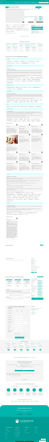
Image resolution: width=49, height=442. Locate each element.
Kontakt (35, 272)
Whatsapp (23, 401)
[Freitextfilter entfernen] (46, 2)
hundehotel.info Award (26, 2)
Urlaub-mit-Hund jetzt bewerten (38, 298)
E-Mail (12, 401)
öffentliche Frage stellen (24, 370)
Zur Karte (33, 311)
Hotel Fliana (21, 45)
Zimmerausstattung (10, 108)
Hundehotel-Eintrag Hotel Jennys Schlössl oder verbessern (28, 394)
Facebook (16, 401)
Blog (30, 2)
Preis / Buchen (39, 7)
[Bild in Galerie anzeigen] (29, 12)
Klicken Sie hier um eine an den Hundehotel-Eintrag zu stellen (25, 366)
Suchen (48, 2)
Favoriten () (43, 441)
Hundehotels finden (17, 2)
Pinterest (31, 401)
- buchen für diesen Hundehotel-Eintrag (40, 394)
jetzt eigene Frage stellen (25, 379)
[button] (15, 16)
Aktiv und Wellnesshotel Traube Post (27, 47)
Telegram (28, 401)
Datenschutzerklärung (27, 432)
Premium (47, 342)
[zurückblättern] (7, 16)
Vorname (9, 325)
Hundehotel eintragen (17, 434)
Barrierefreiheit (43, 439)
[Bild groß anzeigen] (12, 125)
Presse (6, 432)
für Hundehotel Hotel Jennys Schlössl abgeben (8, 394)
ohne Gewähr (28, 357)
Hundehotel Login (42, 0)
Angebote (21, 2)
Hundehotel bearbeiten (17, 432)
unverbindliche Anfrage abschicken (19, 337)
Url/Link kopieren (36, 401)
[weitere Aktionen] (42, 7)
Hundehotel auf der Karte (34, 30)
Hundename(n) (10, 319)
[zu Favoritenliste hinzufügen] (6, 9)
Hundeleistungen (9, 65)
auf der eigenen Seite (34, 394)
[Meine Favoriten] (38, 2)
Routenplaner (32, 272)
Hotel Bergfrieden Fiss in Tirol (8, 47)
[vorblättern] (22, 16)
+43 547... (34, 31)
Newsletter (36, 432)
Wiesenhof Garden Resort (8, 345)
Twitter (19, 401)
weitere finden (14, 394)
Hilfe (44, 0)
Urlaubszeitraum (10, 310)
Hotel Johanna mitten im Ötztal (33, 47)
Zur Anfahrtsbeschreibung (34, 312)
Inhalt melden (33, 357)
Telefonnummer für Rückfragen (10, 331)
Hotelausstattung (9, 91)
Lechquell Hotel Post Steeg (40, 45)
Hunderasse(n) (10, 317)
